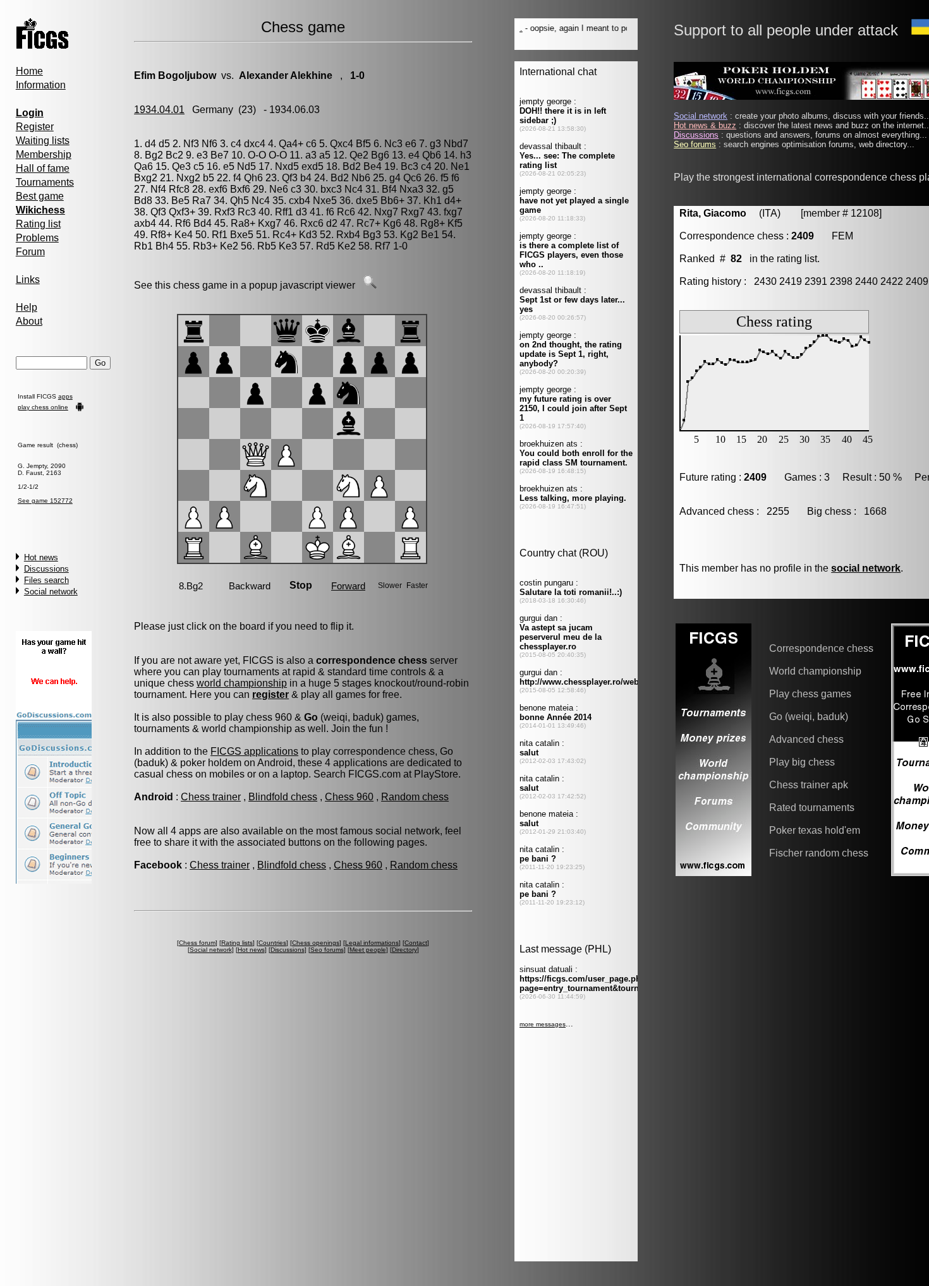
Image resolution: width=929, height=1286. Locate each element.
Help (26, 307)
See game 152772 (45, 500)
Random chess (415, 796)
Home (29, 71)
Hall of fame (43, 168)
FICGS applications (254, 751)
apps (65, 396)
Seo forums (327, 949)
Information (41, 85)
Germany (212, 109)
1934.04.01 (159, 109)
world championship (242, 683)
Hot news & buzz (705, 125)
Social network (51, 591)
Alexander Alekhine (285, 75)
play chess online (43, 407)
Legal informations (372, 942)
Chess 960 (349, 796)
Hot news (41, 557)
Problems (37, 237)
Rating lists (237, 942)
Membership (43, 154)
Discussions (46, 569)
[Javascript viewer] (370, 285)
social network (866, 568)
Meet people (367, 949)
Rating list (38, 224)
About (29, 321)
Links (28, 279)
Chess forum (197, 942)
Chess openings (315, 942)
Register (35, 126)
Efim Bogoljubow (175, 75)
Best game (40, 196)
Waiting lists (43, 140)
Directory (404, 949)
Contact (415, 942)
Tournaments (45, 182)
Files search (46, 580)
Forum (30, 251)
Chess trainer (211, 796)
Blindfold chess (282, 796)
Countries (272, 942)
